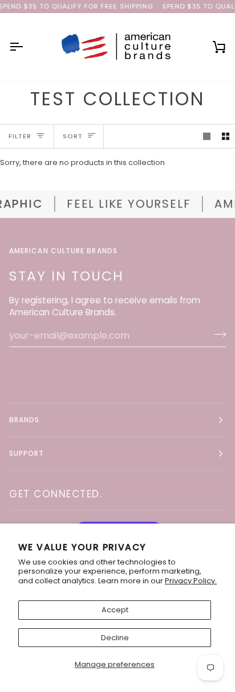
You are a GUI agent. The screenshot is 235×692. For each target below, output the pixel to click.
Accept (115, 609)
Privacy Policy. (191, 580)
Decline (115, 637)
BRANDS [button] (24, 420)
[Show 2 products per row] (225, 136)
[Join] (216, 334)
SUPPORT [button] (26, 453)
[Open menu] (26, 47)
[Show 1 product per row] (206, 136)
